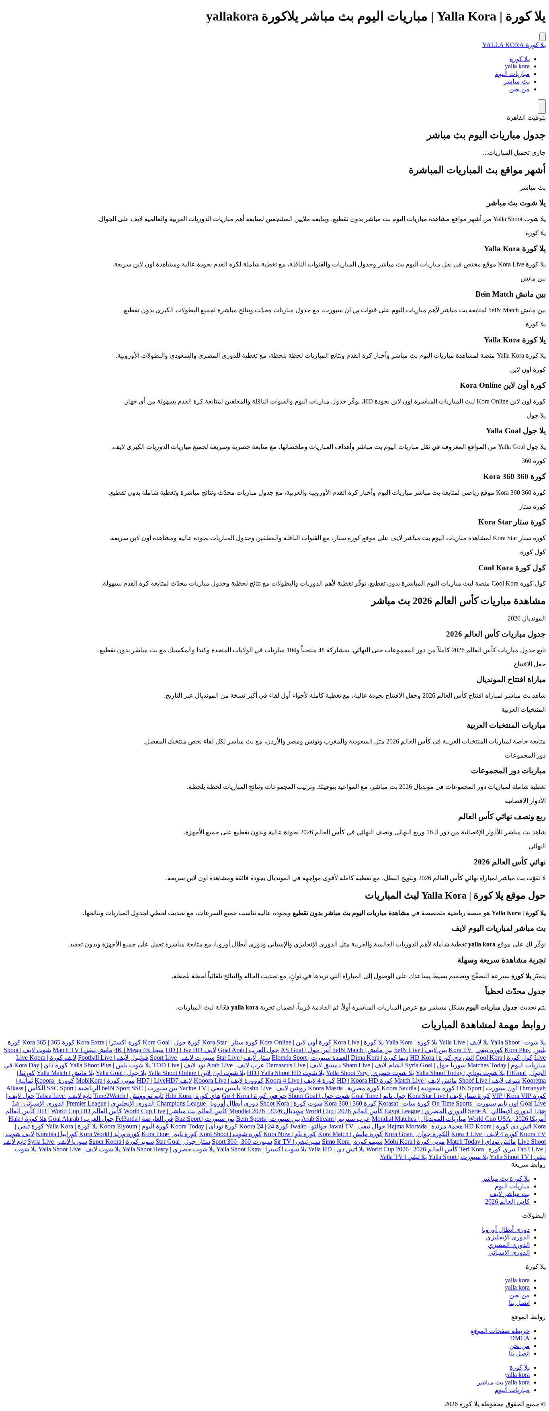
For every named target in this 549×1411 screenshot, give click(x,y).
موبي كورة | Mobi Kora (414, 1141)
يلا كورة (520, 58)
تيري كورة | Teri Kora (487, 1149)
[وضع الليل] (542, 106)
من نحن (519, 89)
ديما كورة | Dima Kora (379, 1057)
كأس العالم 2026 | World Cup (344, 1111)
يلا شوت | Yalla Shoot (518, 1042)
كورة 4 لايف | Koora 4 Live (300, 1080)
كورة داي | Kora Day (41, 1065)
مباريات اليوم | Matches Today (506, 1065)
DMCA (520, 1338)
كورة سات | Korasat (404, 1103)
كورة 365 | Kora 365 (48, 1042)
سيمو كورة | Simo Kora (352, 1141)
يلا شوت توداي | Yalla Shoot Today (460, 1072)
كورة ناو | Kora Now (289, 1133)
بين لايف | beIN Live (420, 1049)
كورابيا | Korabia (57, 1133)
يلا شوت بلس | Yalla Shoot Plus (110, 1065)
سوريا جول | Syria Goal (435, 1065)
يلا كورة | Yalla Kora (411, 1042)
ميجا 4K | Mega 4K (139, 1049)
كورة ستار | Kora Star (230, 1042)
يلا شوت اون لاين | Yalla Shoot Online (196, 1072)
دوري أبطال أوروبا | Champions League (207, 1103)
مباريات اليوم (512, 73)
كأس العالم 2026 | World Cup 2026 (412, 1149)
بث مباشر (517, 81)
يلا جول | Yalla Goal (121, 1072)
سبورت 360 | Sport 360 (242, 1141)
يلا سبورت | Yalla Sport (458, 1156)
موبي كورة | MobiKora (105, 1080)
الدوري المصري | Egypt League (425, 1111)
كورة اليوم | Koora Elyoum (134, 1126)
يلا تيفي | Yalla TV (403, 1156)
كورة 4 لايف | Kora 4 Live (484, 1133)
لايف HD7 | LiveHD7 (164, 1080)
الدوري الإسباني (509, 1252)
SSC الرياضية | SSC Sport (95, 1088)
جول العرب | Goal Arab (248, 1049)
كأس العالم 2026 (507, 1201)
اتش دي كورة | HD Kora (442, 1057)
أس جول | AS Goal (306, 1049)
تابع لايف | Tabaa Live (64, 1095)
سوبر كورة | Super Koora (121, 1141)
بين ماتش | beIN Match (362, 1049)
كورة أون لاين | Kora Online (296, 1042)
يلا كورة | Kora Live (358, 1042)
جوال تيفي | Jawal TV (357, 1126)
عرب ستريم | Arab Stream (335, 1118)
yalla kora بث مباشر (503, 1382)
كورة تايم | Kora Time (169, 1133)
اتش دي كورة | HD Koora (497, 1126)
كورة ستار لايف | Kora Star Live (449, 1095)
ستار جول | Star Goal (183, 1141)
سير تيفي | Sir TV (297, 1141)
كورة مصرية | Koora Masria (344, 1088)
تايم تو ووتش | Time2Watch (128, 1095)
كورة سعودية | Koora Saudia (418, 1088)
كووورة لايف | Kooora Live (229, 1080)
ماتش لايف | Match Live (425, 1080)
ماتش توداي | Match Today (481, 1141)
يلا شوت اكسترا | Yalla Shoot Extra (261, 1149)
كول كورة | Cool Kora (504, 1057)
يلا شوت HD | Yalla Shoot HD (285, 1072)
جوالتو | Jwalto (308, 1126)
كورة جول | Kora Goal (172, 1042)
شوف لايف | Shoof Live (489, 1080)
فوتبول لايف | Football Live (113, 1057)
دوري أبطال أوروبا (506, 1229)
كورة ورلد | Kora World (109, 1133)
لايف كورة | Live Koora (46, 1057)
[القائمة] (542, 37)
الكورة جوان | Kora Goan (416, 1133)
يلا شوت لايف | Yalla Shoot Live (79, 1149)
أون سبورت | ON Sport (487, 1088)
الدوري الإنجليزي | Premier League (110, 1103)
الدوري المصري (509, 1244)
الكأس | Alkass (25, 1088)
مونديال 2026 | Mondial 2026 (266, 1111)
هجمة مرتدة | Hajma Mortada (425, 1126)
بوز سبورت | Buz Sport (204, 1118)
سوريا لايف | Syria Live (57, 1141)
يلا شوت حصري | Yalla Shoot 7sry (370, 1072)
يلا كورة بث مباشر (506, 1178)
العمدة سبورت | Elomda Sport (310, 1057)
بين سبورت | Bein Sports (268, 1118)
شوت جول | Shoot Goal (319, 1095)
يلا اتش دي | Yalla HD (336, 1149)
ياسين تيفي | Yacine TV (209, 1088)
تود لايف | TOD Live (178, 1065)
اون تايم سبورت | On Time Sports (475, 1103)
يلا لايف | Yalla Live (464, 1042)
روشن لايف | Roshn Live (274, 1088)
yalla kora (517, 66)
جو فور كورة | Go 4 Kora (254, 1095)
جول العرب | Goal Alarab (81, 1118)
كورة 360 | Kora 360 (350, 1103)
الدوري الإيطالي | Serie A (500, 1111)
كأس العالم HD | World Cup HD (79, 1111)
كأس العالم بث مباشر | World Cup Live (175, 1111)
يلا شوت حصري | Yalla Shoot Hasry (168, 1149)
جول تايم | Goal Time (378, 1095)
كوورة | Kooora (54, 1080)
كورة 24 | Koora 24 (264, 1126)
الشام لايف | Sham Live (373, 1065)
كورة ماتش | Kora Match (350, 1133)
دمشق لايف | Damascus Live (303, 1065)
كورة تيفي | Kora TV (476, 1049)
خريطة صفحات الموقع (500, 1330)
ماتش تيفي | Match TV (83, 1049)
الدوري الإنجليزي (508, 1237)
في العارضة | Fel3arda (144, 1118)
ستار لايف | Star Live (243, 1057)
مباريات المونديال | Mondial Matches (419, 1118)
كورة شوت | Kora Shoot (230, 1133)
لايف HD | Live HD (191, 1049)
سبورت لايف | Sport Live (182, 1057)
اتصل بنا (519, 1302)
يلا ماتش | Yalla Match (65, 1072)
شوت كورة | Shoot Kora (291, 1103)
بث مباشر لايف (510, 1193)
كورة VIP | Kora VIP (519, 1095)
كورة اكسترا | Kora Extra (108, 1042)
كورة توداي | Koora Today (204, 1126)
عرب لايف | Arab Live (235, 1065)
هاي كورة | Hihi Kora (192, 1095)
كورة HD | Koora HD (365, 1080)
